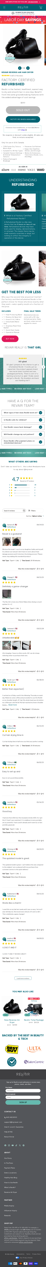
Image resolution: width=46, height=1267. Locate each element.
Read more (13, 705)
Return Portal (9, 1137)
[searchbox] (12, 510)
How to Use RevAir (11, 1183)
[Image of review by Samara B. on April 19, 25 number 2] (16, 541)
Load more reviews (23, 978)
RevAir (12, 1254)
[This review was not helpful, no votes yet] (41, 569)
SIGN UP (23, 1102)
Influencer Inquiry (10, 1211)
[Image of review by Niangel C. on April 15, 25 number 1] (6, 594)
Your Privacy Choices (26, 1257)
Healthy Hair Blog (10, 1178)
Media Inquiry (9, 1206)
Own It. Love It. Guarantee (13, 1127)
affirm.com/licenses (26, 1242)
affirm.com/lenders (10, 1238)
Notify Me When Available (23, 119)
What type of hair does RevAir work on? (21, 413)
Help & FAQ (8, 1132)
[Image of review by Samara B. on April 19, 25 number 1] (6, 541)
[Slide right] (28, 68)
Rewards (7, 1215)
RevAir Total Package (34, 1020)
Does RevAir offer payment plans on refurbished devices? (19, 442)
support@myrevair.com (13, 1122)
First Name (8, 1087)
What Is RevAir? (10, 1187)
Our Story (8, 1158)
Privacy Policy (36, 1254)
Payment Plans (9, 1168)
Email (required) (10, 1094)
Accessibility (20, 1254)
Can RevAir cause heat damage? (18, 427)
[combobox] (35, 516)
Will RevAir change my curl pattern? (19, 434)
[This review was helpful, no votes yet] (37, 569)
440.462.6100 (11, 1117)
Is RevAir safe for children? (15, 420)
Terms (28, 1254)
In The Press (8, 1163)
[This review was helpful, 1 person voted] (37, 717)
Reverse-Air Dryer (10, 1192)
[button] (4, 7)
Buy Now (10, 339)
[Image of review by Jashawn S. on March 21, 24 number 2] (16, 645)
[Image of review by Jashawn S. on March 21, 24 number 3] (26, 645)
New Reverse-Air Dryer (12, 1021)
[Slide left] (20, 68)
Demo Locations (10, 1173)
